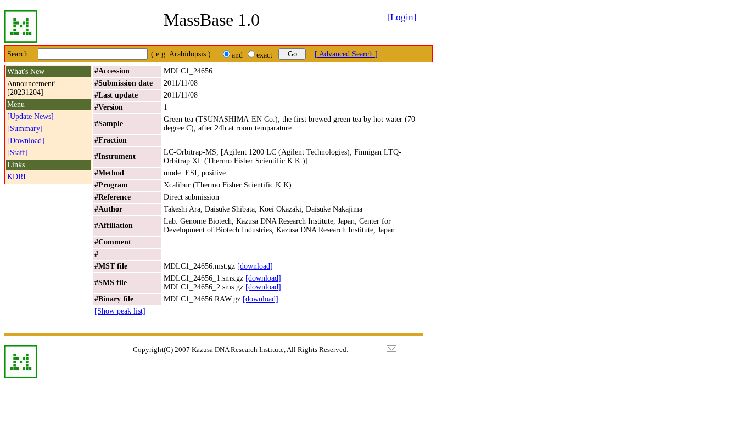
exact (264, 55)
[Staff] (17, 153)
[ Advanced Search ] (346, 54)
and (237, 55)
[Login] (402, 17)
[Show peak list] (119, 311)
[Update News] (30, 116)
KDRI (16, 177)
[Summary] (25, 128)
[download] (255, 266)
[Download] (25, 140)
